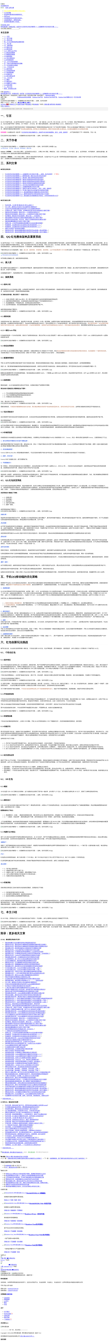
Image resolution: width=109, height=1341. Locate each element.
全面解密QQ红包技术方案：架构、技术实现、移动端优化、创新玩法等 (26, 1095)
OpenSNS (7, 1297)
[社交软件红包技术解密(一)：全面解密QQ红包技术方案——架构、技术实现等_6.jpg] (26, 422)
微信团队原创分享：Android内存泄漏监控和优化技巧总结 (22, 1038)
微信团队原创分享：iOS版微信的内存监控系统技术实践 (22, 957)
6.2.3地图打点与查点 (10, 83)
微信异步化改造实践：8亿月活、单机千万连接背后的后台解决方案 (25, 219)
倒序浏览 (52, 104)
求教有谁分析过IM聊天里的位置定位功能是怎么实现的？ (25, 1158)
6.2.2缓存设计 (8, 81)
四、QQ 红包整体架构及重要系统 (14, 42)
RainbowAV (30, 1214)
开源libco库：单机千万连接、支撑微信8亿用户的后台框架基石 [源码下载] (27, 210)
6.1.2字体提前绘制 (9, 70)
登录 (6, 7)
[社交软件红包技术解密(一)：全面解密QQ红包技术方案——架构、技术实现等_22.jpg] (27, 680)
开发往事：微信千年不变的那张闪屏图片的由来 (19, 1121)
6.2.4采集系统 (8, 85)
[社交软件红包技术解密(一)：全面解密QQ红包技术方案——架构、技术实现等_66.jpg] (27, 851)
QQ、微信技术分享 (11, 1167)
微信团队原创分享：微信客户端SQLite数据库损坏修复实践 (23, 996)
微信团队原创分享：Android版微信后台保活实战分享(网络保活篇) (25, 1013)
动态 (7, 16)
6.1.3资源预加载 (9, 72)
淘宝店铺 (15, 11)
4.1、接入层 (7, 43)
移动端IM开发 (18, 1156)
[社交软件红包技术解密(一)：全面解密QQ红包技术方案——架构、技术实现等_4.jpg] (26, 370)
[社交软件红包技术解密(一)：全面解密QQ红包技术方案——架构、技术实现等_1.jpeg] (27, 136)
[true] (20, 28)
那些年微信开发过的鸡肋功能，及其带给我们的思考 (21, 1143)
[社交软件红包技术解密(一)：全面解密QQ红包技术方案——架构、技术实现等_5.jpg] (26, 403)
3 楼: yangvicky (5, 1266)
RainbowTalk (30, 1245)
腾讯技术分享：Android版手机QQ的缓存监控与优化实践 (22, 950)
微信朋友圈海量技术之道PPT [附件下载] (17, 221)
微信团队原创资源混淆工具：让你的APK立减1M (20, 1041)
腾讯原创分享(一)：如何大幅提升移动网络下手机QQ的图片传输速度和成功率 (28, 998)
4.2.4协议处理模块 (9, 52)
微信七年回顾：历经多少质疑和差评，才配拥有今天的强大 (23, 1130)
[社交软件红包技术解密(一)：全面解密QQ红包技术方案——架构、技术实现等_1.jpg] (26, 253)
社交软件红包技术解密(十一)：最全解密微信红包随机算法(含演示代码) (26, 192)
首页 (12, 21)
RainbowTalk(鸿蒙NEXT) (66, 97)
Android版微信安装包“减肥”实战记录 (16, 1045)
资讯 (13, 14)
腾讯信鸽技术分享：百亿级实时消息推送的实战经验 (21, 1066)
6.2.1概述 (7, 79)
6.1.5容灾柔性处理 (9, 76)
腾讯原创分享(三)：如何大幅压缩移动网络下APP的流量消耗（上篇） (26, 1002)
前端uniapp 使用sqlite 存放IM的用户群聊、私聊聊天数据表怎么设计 (26, 1173)
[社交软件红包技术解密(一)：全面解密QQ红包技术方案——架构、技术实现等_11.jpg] (27, 672)
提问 (19, 1200)
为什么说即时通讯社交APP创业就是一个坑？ (19, 1128)
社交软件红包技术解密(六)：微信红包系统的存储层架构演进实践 (24, 183)
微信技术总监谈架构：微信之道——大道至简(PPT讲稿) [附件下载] (25, 214)
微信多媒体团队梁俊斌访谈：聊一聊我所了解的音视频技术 (23, 1081)
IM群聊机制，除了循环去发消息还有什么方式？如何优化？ (67, 1158)
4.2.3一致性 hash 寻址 (10, 51)
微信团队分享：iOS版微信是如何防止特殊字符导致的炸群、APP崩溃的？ (27, 953)
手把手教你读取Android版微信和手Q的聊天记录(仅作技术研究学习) (25, 1086)
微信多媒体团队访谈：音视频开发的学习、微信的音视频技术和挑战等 (26, 1074)
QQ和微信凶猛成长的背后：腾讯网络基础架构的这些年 (22, 1107)
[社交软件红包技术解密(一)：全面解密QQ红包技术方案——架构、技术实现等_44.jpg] (27, 795)
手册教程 (19, 1210)
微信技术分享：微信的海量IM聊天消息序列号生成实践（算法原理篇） (26, 230)
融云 (5, 1302)
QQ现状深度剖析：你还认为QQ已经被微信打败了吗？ (21, 1137)
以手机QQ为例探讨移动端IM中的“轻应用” (18, 986)
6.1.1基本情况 (8, 69)
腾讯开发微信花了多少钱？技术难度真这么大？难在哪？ (22, 1112)
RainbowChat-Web (35, 1235)
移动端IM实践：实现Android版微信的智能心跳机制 (20, 1057)
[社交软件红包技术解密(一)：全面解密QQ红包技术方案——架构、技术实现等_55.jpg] (27, 827)
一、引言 (7, 36)
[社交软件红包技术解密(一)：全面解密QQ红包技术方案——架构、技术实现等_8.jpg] (26, 511)
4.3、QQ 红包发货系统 (11, 61)
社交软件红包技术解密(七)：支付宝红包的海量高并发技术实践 (24, 185)
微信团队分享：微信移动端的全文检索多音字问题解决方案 (23, 948)
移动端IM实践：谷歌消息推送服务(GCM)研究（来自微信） (23, 1061)
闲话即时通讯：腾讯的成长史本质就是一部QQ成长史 (21, 1109)
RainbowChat (31, 1224)
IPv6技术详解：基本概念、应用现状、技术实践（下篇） (22, 1070)
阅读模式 (58, 104)
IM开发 (19, 26)
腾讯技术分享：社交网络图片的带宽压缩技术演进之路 (21, 962)
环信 (5, 1304)
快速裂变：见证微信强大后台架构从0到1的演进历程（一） (23, 225)
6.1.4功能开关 (8, 74)
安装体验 (19, 1220)
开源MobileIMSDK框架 (24, 97)
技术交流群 (8, 1313)
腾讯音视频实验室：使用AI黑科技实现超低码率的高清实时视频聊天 (25, 1083)
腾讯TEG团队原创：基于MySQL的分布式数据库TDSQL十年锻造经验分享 (27, 1072)
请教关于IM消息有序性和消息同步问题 (17, 1184)
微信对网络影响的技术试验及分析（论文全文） (19, 1029)
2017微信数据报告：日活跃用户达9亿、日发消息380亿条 (22, 1110)
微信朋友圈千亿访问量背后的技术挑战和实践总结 (20, 942)
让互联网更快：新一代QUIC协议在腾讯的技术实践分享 (22, 959)
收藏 (20, 102)
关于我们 (7, 1311)
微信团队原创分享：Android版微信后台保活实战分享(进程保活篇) (25, 1011)
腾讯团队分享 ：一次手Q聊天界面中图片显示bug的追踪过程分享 (24, 973)
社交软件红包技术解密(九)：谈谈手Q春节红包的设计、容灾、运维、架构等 (28, 188)
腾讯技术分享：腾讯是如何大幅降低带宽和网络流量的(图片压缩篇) (25, 944)
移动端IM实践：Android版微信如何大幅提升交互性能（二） (23, 1056)
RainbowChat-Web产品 (50, 97)
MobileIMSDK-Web (36, 1203)
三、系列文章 (8, 40)
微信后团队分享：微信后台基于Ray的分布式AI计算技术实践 (24, 1181)
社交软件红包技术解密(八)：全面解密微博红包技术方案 (22, 186)
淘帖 (25, 102)
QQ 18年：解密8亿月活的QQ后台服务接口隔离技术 (20, 207)
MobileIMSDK (31, 1193)
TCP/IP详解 (7, 12)
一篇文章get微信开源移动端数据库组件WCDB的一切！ (21, 987)
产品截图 (13, 1231)
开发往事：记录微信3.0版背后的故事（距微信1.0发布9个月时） (24, 1123)
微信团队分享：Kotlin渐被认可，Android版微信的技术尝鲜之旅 (24, 1093)
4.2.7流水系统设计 (9, 58)
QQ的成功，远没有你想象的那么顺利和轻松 (18, 1135)
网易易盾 (7, 1299)
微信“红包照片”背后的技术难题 (14, 228)
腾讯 (12, 1156)
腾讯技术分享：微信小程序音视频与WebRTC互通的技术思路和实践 (25, 1084)
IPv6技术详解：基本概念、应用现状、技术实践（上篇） (22, 1068)
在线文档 (7, 1315)
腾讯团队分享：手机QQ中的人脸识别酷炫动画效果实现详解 (23, 971)
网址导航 (7, 1317)
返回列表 (3, 1269)
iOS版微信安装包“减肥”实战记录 (15, 1047)
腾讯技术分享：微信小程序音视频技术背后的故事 (20, 1077)
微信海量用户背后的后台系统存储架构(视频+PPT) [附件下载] (23, 217)
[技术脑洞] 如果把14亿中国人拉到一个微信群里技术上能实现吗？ (25, 1139)
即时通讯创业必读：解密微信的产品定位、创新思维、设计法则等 (25, 1134)
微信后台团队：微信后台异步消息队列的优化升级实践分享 (23, 995)
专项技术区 (12, 26)
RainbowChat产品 (37, 97)
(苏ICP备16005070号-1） (27, 1336)
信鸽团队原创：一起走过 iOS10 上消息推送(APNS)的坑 (22, 1065)
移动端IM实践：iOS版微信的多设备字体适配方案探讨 (21, 1063)
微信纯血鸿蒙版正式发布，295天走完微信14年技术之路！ (23, 1186)
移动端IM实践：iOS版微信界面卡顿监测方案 (18, 1048)
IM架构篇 (8, 1165)
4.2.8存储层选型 (9, 60)
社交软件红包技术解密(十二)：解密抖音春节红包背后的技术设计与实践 (27, 194)
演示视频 (19, 1241)
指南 (15, 1200)
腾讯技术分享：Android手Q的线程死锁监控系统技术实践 (22, 955)
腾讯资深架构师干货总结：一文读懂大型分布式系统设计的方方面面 (25, 1079)
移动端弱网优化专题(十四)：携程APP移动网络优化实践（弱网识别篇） (27, 1182)
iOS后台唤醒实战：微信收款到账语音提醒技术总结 (20, 960)
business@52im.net (13, 1288)
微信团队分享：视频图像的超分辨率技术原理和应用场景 (22, 964)
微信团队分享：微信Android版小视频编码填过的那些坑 (22, 975)
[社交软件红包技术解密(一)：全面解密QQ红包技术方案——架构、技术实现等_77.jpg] (27, 908)
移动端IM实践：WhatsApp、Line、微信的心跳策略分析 (21, 1059)
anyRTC (6, 1301)
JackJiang (3, 104)
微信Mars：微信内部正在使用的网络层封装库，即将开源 (22, 1004)
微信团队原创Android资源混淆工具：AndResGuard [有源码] (23, 1043)
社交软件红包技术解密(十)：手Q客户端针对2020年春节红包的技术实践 (26, 190)
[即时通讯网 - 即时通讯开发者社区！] (12, 1152)
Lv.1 (3, 1260)
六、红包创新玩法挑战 (11, 65)
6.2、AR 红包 (8, 78)
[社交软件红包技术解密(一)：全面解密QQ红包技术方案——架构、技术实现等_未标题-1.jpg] (28, 146)
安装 (18, 1252)
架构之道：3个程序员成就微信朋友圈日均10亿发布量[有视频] (23, 223)
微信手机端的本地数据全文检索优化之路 (17, 977)
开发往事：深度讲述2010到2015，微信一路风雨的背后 (21, 1119)
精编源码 (13, 1210)
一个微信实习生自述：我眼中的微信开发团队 (19, 1125)
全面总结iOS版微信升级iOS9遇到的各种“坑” (18, 1039)
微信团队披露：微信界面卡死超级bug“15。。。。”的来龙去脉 (24, 980)
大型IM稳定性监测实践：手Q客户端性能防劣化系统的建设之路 (25, 1177)
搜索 (2, 28)
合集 (13, 20)
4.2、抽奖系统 (8, 45)
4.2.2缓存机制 (8, 49)
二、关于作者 (8, 38)
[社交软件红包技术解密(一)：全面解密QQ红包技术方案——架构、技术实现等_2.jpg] (26, 311)
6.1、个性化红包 (9, 67)
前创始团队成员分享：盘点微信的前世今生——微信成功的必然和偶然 (26, 1132)
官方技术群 (77, 97)
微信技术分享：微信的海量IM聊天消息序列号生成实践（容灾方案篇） (26, 232)
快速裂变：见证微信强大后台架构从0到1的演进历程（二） (23, 226)
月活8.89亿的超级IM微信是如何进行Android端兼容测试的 (22, 208)
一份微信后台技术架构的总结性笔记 (16, 1031)
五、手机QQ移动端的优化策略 (13, 63)
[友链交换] (9, 1294)
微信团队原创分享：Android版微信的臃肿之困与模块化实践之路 (24, 993)
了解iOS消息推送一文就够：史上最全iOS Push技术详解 (22, 1075)
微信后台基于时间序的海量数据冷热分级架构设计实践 (21, 991)
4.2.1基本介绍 (8, 47)
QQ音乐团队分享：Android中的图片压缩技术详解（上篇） (23, 968)
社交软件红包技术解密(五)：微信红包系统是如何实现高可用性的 (24, 181)
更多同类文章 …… (8, 1098)
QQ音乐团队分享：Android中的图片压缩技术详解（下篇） (23, 969)
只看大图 (46, 104)
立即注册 (11, 7)
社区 (13, 18)
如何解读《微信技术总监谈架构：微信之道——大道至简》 (23, 216)
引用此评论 (11, 1258)
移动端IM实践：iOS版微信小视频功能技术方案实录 (20, 1052)
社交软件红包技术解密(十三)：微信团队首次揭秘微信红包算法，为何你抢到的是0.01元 (31, 195)
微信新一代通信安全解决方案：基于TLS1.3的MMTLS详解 (22, 1009)
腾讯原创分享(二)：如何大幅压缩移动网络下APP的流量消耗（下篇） (26, 1000)
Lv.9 (7, 104)
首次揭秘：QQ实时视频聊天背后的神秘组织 (18, 1127)
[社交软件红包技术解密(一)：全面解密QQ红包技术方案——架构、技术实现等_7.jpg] (26, 471)
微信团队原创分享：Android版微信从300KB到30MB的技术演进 (24, 1016)
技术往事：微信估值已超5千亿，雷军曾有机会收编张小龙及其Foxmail (26, 1105)
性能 (12, 1200)
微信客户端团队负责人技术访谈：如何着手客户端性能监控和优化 (25, 989)
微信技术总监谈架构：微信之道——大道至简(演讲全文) (22, 212)
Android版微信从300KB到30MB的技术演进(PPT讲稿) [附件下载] (24, 1014)
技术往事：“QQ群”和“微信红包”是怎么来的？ (19, 205)
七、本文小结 (8, 87)
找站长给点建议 (50, 95)
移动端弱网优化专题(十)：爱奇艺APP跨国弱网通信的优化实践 (24, 1175)
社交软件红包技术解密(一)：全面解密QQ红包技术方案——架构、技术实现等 (28, 174)
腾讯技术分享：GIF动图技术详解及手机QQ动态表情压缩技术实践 (25, 1092)
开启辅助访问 (5, 5)
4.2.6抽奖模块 (8, 56)
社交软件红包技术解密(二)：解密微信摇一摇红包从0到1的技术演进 (25, 176)
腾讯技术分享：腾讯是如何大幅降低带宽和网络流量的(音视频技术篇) (26, 946)
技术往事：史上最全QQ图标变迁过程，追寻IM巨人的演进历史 (24, 1116)
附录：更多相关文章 (10, 88)
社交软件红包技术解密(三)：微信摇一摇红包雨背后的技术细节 (24, 177)
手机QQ (8, 1156)
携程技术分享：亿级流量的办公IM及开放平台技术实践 (22, 1179)
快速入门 (7, 1200)
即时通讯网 (4, 26)
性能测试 (13, 1220)
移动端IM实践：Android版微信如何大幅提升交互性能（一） (23, 1054)
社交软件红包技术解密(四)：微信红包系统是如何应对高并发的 (24, 179)
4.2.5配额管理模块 (9, 54)
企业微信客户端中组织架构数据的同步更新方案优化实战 (22, 978)
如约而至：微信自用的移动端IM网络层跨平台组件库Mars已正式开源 (26, 1005)
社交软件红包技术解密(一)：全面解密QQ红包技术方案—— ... (39, 26)
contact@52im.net (13, 1290)
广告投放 (8, 1319)
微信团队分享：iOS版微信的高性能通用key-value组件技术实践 (24, 951)
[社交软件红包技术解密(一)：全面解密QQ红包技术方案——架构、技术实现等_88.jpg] (27, 922)
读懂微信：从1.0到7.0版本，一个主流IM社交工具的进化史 (22, 1144)
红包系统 (25, 1156)
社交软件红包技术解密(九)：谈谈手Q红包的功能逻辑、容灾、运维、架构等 (44, 132)
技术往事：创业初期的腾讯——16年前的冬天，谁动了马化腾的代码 (25, 1114)
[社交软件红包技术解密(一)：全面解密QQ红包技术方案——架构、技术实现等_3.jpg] (26, 341)
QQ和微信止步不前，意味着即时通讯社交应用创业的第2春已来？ (25, 1141)
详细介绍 (7, 1210)
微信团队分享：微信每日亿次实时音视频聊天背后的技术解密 (23, 966)
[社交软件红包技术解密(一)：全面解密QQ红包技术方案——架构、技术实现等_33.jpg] (27, 711)
